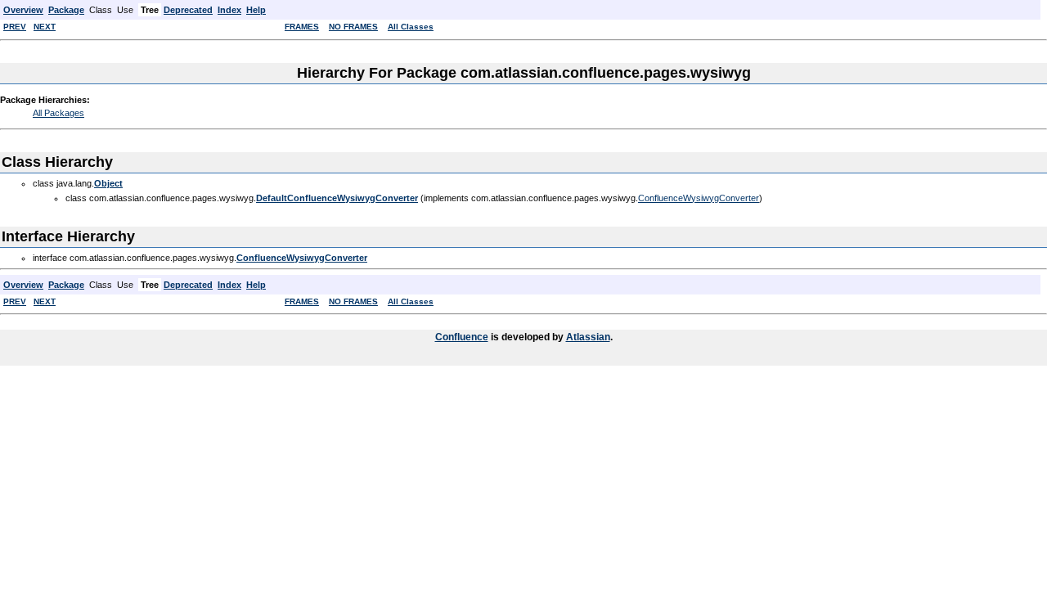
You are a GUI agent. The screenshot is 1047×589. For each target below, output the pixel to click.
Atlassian (588, 337)
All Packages (58, 113)
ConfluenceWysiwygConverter (698, 198)
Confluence (461, 337)
